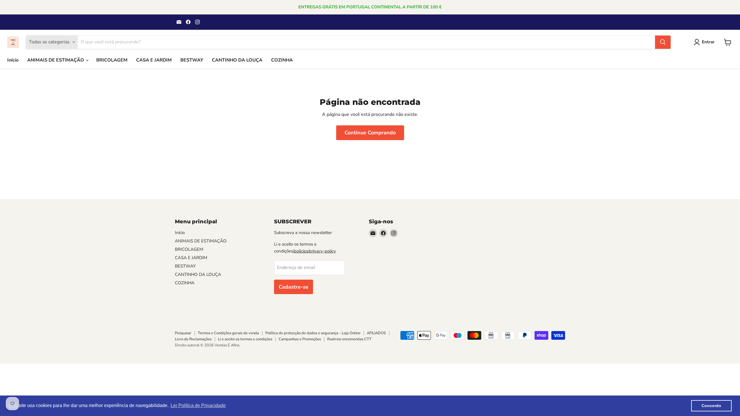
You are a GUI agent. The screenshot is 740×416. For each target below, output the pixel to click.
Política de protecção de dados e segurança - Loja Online (312, 333)
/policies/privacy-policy (314, 251)
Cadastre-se (293, 286)
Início (12, 60)
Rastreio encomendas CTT (349, 339)
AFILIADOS (376, 333)
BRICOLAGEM (111, 60)
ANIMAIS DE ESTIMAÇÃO (56, 60)
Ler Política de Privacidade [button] (198, 405)
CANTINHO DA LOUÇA (237, 60)
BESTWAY (191, 60)
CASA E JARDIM (154, 60)
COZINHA (282, 60)
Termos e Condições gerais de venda (228, 333)
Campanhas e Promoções (300, 339)
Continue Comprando (370, 132)
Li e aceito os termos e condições (245, 339)
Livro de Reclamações (193, 339)
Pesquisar (183, 333)
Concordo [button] (711, 405)
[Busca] (663, 42)
